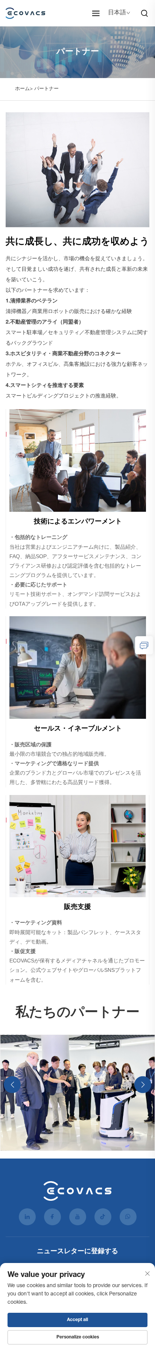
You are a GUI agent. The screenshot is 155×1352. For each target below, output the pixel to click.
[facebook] (52, 1216)
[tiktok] (102, 1216)
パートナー (46, 89)
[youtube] (77, 1216)
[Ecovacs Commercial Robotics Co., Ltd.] (27, 13)
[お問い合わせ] (144, 645)
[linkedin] (27, 1216)
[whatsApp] (128, 1216)
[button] (12, 1084)
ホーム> (24, 89)
